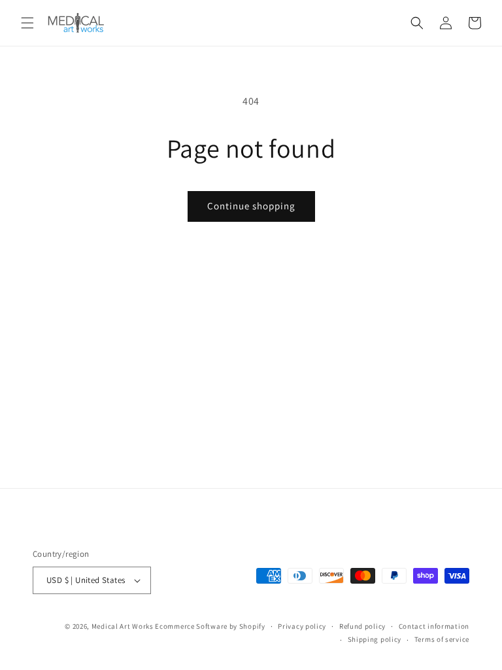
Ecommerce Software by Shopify (210, 626)
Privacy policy (302, 626)
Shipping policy (375, 639)
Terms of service (441, 639)
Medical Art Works (123, 626)
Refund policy (362, 626)
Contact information (434, 626)
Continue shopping (251, 206)
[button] (27, 23)
